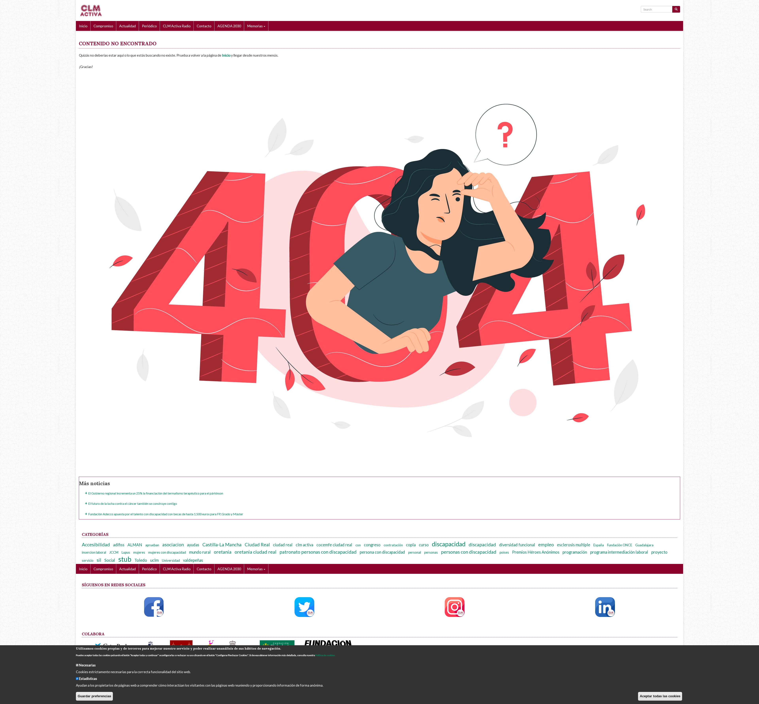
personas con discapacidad (468, 552)
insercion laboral (94, 552)
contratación (393, 545)
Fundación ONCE (619, 545)
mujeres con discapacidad (167, 552)
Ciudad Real (257, 544)
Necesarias (87, 665)
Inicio (83, 26)
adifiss (118, 544)
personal (414, 552)
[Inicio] (92, 10)
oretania (222, 552)
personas (431, 552)
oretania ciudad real (255, 552)
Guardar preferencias (94, 696)
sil (99, 560)
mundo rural (200, 552)
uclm (154, 560)
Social (109, 560)
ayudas (193, 544)
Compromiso (103, 26)
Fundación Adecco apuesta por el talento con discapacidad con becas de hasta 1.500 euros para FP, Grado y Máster (165, 514)
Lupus (126, 552)
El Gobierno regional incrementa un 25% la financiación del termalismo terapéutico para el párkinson (155, 493)
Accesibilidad (96, 544)
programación (575, 552)
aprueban (152, 545)
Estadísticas (88, 678)
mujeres (139, 552)
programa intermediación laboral (619, 552)
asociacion (173, 544)
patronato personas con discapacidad (318, 552)
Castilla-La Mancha (222, 544)
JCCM (113, 552)
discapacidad (448, 544)
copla (411, 544)
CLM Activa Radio (177, 26)
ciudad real (283, 544)
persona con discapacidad (382, 552)
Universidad (171, 560)
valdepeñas (193, 560)
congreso (372, 544)
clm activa (304, 544)
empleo (546, 544)
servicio (87, 560)
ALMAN (134, 544)
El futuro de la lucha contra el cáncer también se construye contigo (132, 503)
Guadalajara (644, 545)
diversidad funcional (517, 544)
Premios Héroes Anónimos (535, 552)
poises (504, 552)
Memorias (255, 26)
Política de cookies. (325, 655)
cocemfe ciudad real (334, 544)
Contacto (204, 26)
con (358, 545)
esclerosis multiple (573, 544)
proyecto (659, 552)
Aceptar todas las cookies (660, 696)
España (598, 545)
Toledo (140, 560)
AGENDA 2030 (229, 26)
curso (424, 544)
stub (124, 559)
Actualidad (127, 26)
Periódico (149, 26)
